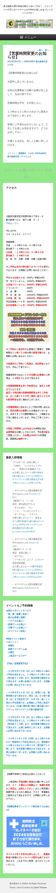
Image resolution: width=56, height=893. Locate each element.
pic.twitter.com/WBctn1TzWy (29, 482)
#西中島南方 (37, 472)
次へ (48, 50)
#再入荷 (29, 528)
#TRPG (37, 475)
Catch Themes (40, 887)
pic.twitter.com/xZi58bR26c (23, 531)
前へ (39, 50)
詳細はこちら (12, 223)
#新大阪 (16, 475)
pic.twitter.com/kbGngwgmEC (29, 576)
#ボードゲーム (27, 475)
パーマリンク (25, 156)
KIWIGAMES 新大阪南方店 (35, 61)
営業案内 (22, 153)
